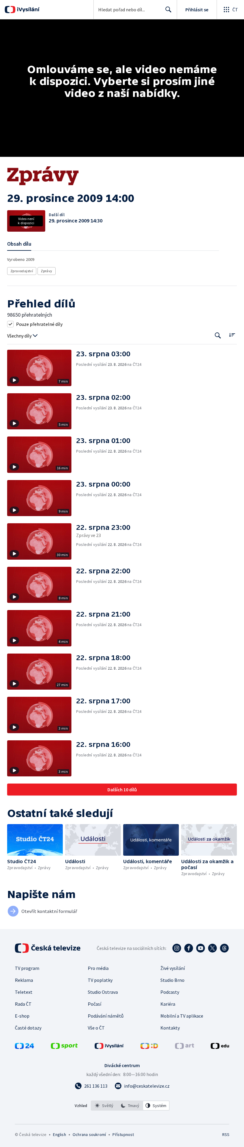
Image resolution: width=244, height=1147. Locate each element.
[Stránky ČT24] (24, 1047)
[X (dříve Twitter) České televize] (212, 948)
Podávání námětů (105, 1016)
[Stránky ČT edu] (220, 1047)
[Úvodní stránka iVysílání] (27, 9)
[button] (41, 368)
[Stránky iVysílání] (109, 1047)
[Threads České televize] (224, 948)
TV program (27, 968)
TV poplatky (100, 980)
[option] (104, 1105)
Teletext (23, 992)
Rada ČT (23, 1004)
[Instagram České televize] (177, 948)
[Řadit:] (232, 335)
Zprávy (46, 271)
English (59, 1134)
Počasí (94, 1004)
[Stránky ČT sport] (64, 1047)
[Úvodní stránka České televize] (48, 948)
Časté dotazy (28, 1028)
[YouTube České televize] (200, 948)
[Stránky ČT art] (184, 1047)
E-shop (22, 1016)
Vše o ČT (96, 1028)
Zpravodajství (21, 271)
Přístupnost (123, 1134)
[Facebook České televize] (188, 948)
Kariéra (167, 1004)
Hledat (168, 9)
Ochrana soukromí (89, 1134)
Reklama (24, 980)
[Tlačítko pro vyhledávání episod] (218, 335)
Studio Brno (172, 980)
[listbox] (130, 1105)
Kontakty (170, 1028)
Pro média (98, 968)
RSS (225, 1134)
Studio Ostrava (103, 992)
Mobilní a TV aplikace (181, 1016)
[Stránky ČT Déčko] (149, 1047)
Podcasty (169, 992)
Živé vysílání (172, 968)
